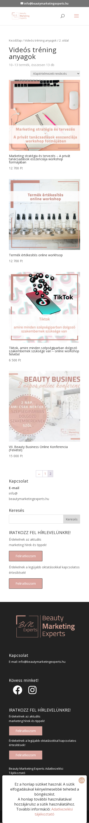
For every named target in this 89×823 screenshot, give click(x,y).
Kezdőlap (15, 40)
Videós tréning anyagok (40, 40)
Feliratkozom (26, 556)
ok (82, 780)
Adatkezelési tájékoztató (54, 812)
